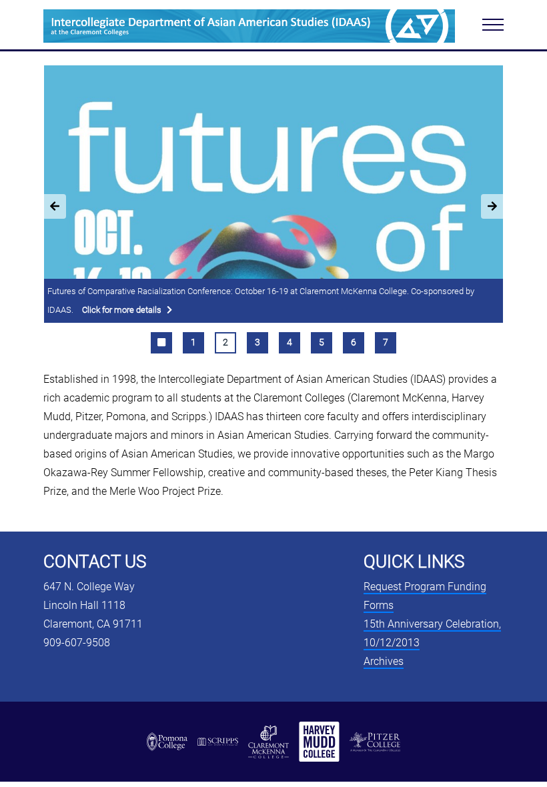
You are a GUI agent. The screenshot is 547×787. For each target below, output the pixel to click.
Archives (384, 661)
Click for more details (121, 310)
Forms (379, 605)
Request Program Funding (425, 586)
